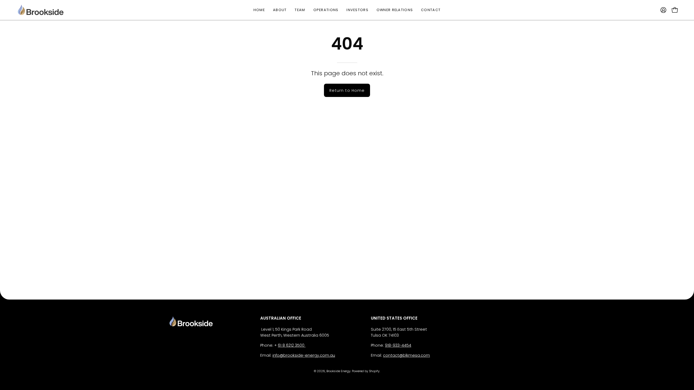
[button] (357, 10)
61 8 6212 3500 (292, 345)
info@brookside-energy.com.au (303, 355)
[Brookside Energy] (40, 10)
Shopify (374, 371)
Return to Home (347, 90)
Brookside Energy (338, 371)
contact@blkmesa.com (406, 355)
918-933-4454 (398, 345)
